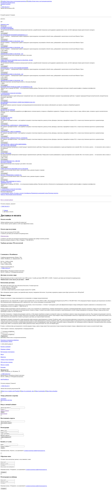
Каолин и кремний (5, 346)
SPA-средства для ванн (7, 362)
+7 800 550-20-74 (5, 7)
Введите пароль (5, 435)
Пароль (3, 409)
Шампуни (3, 357)
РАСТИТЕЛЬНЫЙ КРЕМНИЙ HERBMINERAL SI (14, 34)
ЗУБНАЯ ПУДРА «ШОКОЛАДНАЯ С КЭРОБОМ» (14, 138)
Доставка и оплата (19, 193)
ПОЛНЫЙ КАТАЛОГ (6, 27)
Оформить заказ (5, 24)
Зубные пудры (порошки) (7, 359)
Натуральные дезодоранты (7, 351)
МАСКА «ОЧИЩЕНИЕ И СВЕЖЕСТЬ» (11, 175)
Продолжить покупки (6, 400)
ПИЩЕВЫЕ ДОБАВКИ (7, 61)
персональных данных (20, 331)
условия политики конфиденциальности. (34, 450)
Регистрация (4, 413)
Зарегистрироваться (6, 437)
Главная (6, 210)
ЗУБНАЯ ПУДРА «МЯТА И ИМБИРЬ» (11, 131)
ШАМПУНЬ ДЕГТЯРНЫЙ (8, 110)
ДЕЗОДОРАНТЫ (5, 94)
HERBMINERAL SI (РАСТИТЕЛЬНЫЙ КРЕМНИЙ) (14, 67)
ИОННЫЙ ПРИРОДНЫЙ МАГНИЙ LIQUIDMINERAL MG (16, 86)
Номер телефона (5, 446)
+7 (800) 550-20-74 (5, 268)
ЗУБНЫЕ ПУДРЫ (5, 119)
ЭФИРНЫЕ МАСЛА (6, 182)
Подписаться (4, 336)
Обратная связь (5, 236)
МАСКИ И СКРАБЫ (6, 162)
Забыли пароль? (5, 410)
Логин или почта (5, 407)
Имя (2, 444)
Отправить (3, 472)
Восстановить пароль (6, 423)
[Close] (1, 392)
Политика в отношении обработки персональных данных (10, 340)
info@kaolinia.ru (5, 379)
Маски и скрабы (5, 364)
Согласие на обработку (14, 331)
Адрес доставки (5, 433)
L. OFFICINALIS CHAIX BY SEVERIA (11, 93)
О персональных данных (7, 193)
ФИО (2, 430)
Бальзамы (3, 367)
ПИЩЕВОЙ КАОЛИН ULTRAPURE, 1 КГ (12, 47)
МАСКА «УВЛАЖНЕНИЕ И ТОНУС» (11, 181)
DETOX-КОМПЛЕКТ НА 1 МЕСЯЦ (10, 161)
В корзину (3, 398)
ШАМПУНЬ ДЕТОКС (6, 117)
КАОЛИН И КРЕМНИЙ (7, 28)
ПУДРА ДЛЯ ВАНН (6, 153)
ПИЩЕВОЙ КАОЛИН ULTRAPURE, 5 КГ (12, 53)
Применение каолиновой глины (39, 193)
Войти (2, 412)
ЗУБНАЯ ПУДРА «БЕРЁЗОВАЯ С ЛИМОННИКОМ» (15, 125)
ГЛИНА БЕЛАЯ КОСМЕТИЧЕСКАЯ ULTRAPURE (14, 168)
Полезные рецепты (53, 193)
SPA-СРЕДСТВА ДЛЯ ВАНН (8, 145)
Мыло (2, 354)
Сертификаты (27, 193)
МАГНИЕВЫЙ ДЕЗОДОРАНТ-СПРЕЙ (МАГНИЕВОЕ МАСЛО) (18, 102)
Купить (2, 447)
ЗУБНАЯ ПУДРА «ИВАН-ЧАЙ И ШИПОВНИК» (14, 144)
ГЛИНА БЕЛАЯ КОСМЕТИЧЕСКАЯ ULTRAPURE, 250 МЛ (17, 60)
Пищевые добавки (5, 349)
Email (2, 432)
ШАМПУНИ (4, 103)
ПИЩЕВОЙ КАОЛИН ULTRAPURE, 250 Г (12, 41)
